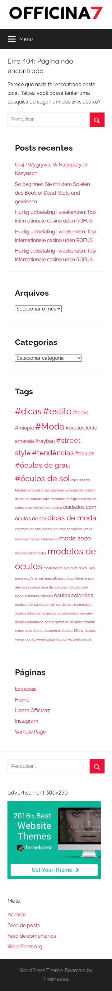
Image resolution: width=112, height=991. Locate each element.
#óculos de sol (42, 478)
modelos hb (53, 568)
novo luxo (87, 568)
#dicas (28, 411)
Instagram (26, 721)
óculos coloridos (73, 595)
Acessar (16, 915)
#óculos (84, 453)
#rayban (45, 441)
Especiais (25, 689)
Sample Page (30, 732)
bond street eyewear (47, 490)
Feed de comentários (31, 936)
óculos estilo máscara (75, 613)
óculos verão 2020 (40, 639)
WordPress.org (24, 946)
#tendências (53, 452)
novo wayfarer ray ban (33, 578)
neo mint (70, 568)
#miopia (24, 428)
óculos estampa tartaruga (35, 613)
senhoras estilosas (39, 596)
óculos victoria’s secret (74, 639)
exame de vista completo (62, 529)
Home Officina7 (32, 710)
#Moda (49, 426)
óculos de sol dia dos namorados (65, 604)
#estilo (57, 411)
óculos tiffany (72, 630)
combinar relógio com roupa (73, 499)
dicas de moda (71, 517)
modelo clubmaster (30, 553)
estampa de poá (28, 529)
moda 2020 (75, 538)
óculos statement (47, 630)
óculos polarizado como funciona (41, 622)
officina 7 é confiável (68, 578)
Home (22, 700)
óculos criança (26, 604)
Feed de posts (23, 925)
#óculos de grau (42, 465)
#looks (81, 413)
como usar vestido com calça (38, 507)
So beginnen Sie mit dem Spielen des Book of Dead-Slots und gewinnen (52, 193)
